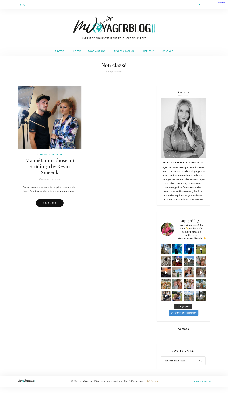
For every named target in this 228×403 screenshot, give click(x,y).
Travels (59, 51)
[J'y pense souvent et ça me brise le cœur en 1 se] (166, 261)
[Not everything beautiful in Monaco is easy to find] (166, 249)
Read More (49, 203)
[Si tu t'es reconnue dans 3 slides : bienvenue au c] (201, 261)
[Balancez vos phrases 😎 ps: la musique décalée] (201, 272)
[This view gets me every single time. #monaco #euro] (189, 261)
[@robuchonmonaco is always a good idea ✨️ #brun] (166, 284)
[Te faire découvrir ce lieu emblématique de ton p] (177, 249)
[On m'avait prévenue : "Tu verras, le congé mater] (201, 284)
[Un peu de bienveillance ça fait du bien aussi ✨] (177, 284)
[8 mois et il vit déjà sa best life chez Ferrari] (177, 261)
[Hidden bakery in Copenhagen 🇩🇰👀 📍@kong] (166, 296)
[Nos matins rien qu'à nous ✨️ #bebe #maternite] (166, 272)
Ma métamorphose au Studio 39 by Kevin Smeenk (50, 166)
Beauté (44, 154)
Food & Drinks (96, 51)
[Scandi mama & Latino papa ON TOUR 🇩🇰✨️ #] (177, 296)
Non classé (55, 154)
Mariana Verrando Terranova (183, 162)
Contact (167, 51)
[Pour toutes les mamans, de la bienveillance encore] (189, 272)
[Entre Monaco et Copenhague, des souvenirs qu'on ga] (189, 284)
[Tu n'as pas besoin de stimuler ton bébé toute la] (189, 249)
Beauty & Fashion (124, 51)
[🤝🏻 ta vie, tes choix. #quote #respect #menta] (201, 249)
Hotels (77, 51)
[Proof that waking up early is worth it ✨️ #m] (201, 296)
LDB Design (152, 381)
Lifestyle (148, 51)
